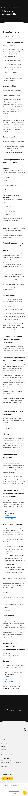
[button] (25, 793)
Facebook (4, 746)
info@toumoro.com (10, 517)
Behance (3, 749)
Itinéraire (3, 766)
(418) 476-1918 (9, 518)
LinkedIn (3, 743)
